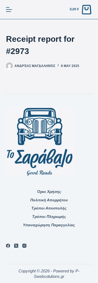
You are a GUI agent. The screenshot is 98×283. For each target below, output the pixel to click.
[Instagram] (24, 245)
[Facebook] (8, 245)
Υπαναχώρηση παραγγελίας (49, 225)
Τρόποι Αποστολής (48, 208)
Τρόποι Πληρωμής (49, 216)
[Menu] (9, 9)
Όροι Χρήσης (49, 191)
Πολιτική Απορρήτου (49, 200)
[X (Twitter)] (16, 245)
